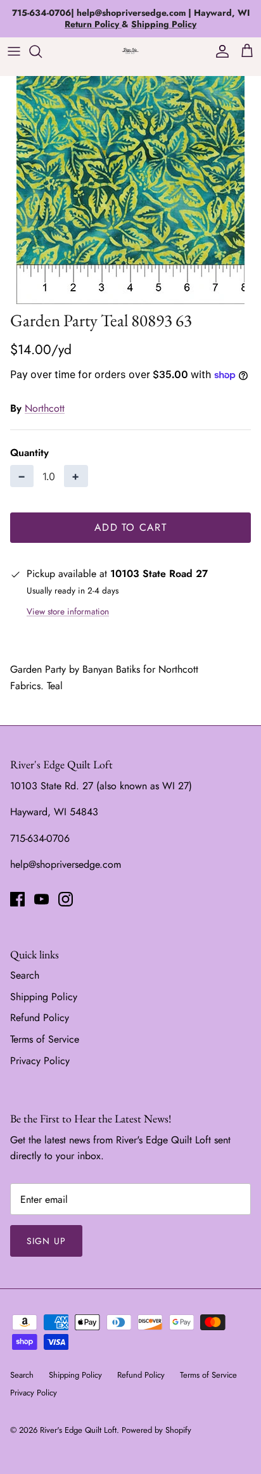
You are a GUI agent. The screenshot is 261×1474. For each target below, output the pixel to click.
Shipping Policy (43, 996)
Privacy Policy (40, 1060)
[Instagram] (65, 899)
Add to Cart (130, 527)
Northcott (45, 408)
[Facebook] (17, 899)
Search (24, 975)
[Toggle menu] (14, 51)
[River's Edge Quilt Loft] (130, 51)
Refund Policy (39, 1017)
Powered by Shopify (156, 1430)
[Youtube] (41, 899)
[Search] (42, 51)
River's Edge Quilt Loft (78, 1430)
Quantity (29, 453)
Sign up (46, 1241)
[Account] (219, 51)
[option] (130, 190)
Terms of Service (44, 1039)
